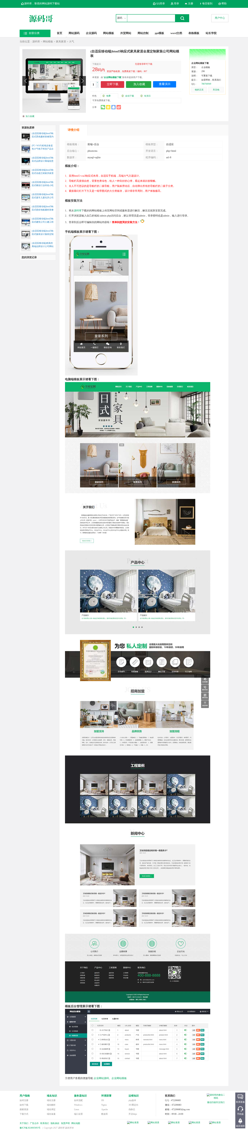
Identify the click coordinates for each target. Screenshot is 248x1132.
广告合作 (34, 1123)
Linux (76, 1109)
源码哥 (36, 41)
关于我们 (24, 1123)
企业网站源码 (101, 1078)
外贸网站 (125, 33)
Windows (78, 1105)
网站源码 (74, 33)
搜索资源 (24, 1109)
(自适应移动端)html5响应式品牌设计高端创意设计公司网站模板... (43, 159)
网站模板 (108, 33)
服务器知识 (80, 1095)
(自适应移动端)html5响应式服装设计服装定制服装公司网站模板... (43, 233)
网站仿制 (143, 33)
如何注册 (24, 1100)
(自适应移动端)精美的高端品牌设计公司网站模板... (43, 245)
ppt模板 (159, 33)
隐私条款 (55, 1123)
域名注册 (51, 1100)
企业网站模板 (119, 1078)
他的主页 (199, 89)
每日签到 (207, 3)
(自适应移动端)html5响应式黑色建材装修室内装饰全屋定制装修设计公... (43, 135)
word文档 (176, 33)
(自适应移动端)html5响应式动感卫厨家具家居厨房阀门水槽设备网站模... (43, 172)
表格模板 (193, 33)
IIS (102, 1100)
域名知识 (52, 1095)
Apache (104, 1109)
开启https (133, 1114)
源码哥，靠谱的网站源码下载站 (42, 3)
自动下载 (129, 96)
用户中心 (220, 18)
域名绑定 (51, 1109)
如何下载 (24, 1105)
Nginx (104, 1105)
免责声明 (65, 1123)
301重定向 (133, 1105)
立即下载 (112, 84)
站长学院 (211, 33)
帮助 (224, 3)
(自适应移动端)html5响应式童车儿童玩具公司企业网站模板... (43, 196)
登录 (176, 3)
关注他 (216, 89)
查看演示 (164, 84)
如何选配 (78, 1100)
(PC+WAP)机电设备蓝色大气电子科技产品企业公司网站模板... (43, 147)
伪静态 (132, 1109)
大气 (71, 41)
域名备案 (51, 1114)
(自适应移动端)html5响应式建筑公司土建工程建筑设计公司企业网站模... (43, 220)
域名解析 (51, 1105)
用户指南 (25, 1095)
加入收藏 (30, 116)
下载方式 (24, 1114)
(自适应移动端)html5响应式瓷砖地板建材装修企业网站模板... (43, 208)
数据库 (104, 1114)
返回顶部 (240, 1126)
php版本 (132, 1100)
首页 (59, 33)
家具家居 (61, 41)
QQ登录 (160, 3)
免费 (108, 96)
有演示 (147, 96)
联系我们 (44, 1123)
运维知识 (134, 1095)
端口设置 (78, 1114)
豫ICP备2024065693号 (30, 1128)
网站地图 (75, 1123)
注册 (190, 3)
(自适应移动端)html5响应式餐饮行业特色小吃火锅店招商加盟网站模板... (43, 184)
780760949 (206, 84)
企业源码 (91, 33)
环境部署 (106, 1095)
